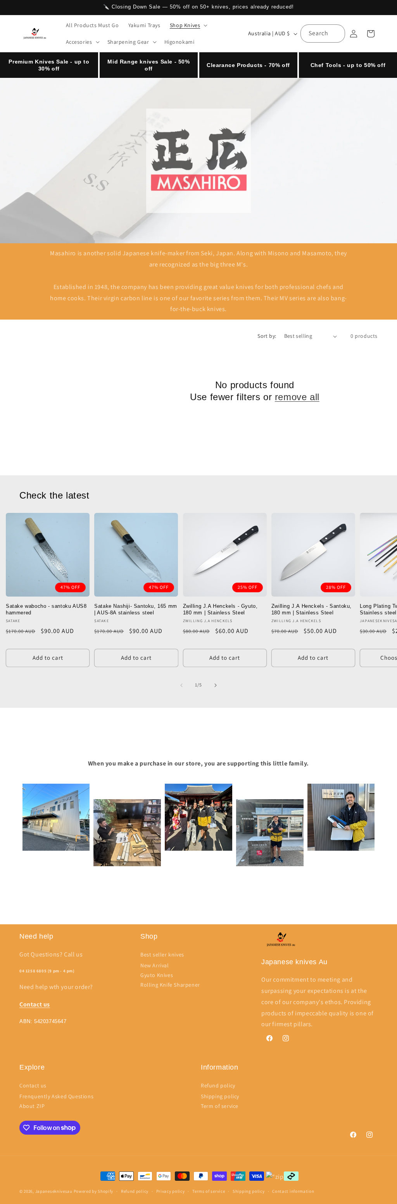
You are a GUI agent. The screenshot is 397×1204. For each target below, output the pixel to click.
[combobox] (323, 33)
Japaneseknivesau (53, 1191)
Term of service (219, 1106)
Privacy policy (170, 1191)
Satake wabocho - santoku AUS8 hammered (46, 609)
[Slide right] (215, 685)
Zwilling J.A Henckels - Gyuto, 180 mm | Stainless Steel (220, 609)
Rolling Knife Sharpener (170, 984)
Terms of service (208, 1191)
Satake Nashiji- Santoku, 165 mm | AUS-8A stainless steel (135, 609)
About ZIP (32, 1106)
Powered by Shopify (94, 1191)
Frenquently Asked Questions (56, 1096)
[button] (188, 25)
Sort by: (266, 335)
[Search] (336, 33)
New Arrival (154, 965)
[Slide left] (181, 685)
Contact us (33, 1085)
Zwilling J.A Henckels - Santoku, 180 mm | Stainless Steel (311, 609)
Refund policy (218, 1085)
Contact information (293, 1191)
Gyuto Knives (156, 975)
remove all (297, 397)
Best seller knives (162, 954)
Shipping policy (220, 1096)
